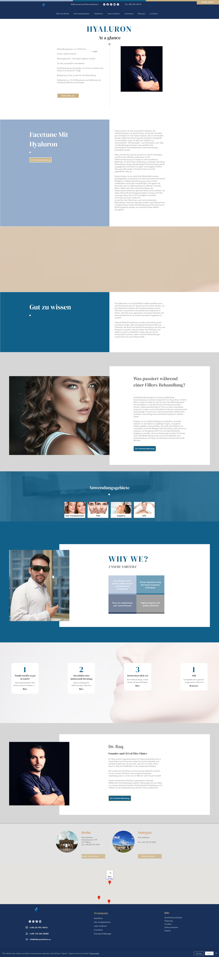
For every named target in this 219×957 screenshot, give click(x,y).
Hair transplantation (102, 922)
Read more (194, 686)
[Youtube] (114, 4)
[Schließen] (216, 953)
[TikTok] (111, 4)
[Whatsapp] (118, 4)
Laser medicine (100, 926)
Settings (199, 953)
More (25, 689)
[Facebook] (108, 4)
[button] (153, 13)
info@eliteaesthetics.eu (40, 939)
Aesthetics (98, 918)
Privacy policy (94, 953)
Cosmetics (98, 930)
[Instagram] (104, 4)
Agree (209, 953)
